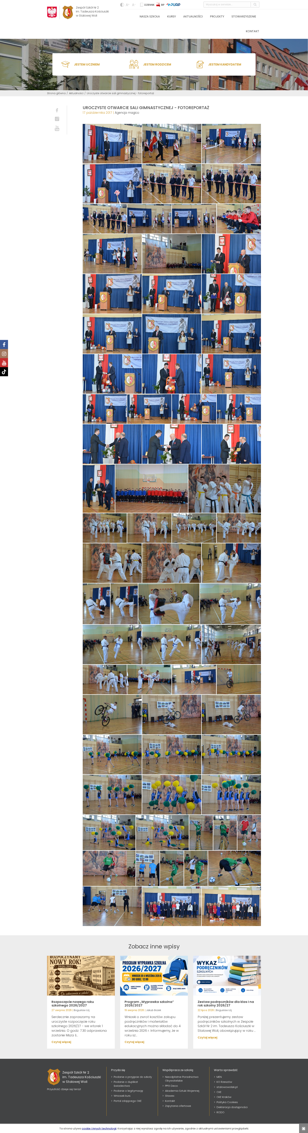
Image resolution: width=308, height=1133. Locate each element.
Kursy (171, 16)
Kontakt (252, 31)
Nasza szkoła (150, 16)
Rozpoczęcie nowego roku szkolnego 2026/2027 (73, 1004)
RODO (220, 1112)
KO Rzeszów (224, 1082)
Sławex (169, 1096)
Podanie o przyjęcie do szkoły (133, 1077)
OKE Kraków (224, 1097)
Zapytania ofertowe (178, 1106)
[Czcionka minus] (128, 5)
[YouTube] (4, 362)
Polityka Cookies (227, 1102)
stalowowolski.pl (227, 1087)
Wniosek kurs (122, 1096)
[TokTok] (4, 371)
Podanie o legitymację (128, 1091)
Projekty (217, 16)
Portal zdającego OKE (128, 1101)
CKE (219, 1092)
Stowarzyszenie (244, 16)
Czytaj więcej (61, 1042)
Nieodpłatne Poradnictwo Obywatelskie (182, 1078)
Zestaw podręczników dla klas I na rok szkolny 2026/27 (226, 1004)
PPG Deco (171, 1086)
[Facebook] (4, 344)
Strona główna (56, 93)
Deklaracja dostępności (232, 1107)
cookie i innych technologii (99, 1128)
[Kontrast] (122, 5)
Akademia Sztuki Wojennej (182, 1091)
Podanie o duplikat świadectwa (126, 1083)
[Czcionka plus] (134, 5)
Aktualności (193, 16)
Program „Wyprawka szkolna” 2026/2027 (149, 1004)
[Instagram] (4, 353)
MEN (219, 1077)
